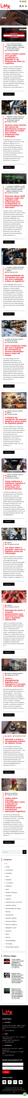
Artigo (7, 867)
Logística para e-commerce (14, 902)
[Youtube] (21, 1082)
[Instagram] (15, 1082)
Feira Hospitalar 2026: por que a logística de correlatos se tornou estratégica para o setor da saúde (15, 350)
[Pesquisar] (23, 6)
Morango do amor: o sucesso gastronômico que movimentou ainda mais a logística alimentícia (15, 615)
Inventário (9, 895)
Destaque (8, 879)
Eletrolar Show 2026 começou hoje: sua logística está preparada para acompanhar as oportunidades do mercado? (15, 202)
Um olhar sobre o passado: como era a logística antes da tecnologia (15, 550)
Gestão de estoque (15, 44)
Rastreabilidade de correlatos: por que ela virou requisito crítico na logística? (14, 278)
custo (8, 44)
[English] (20, 1)
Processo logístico (11, 47)
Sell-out (8, 937)
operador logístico (17, 45)
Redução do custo (17, 191)
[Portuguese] (23, 1)
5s (6, 863)
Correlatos (9, 267)
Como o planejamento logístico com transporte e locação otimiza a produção (15, 682)
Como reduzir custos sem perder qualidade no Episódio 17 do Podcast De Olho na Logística (15, 58)
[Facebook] (10, 1082)
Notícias (14, 269)
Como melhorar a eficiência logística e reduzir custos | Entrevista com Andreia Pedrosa (15, 485)
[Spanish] (25, 1)
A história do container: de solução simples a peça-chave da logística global (15, 420)
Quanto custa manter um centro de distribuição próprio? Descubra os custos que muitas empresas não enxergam (15, 130)
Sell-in (7, 934)
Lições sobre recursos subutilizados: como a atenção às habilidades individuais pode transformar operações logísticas (15, 804)
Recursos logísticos (12, 793)
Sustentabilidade (10, 940)
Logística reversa (11, 905)
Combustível (9, 870)
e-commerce (10, 186)
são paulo (14, 341)
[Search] (24, 852)
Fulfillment (9, 117)
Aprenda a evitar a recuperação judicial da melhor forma (15, 741)
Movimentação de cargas (13, 908)
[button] (26, 6)
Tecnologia (21, 47)
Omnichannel (9, 915)
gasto (7, 889)
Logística (9, 45)
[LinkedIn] (4, 1082)
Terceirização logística (13, 49)
